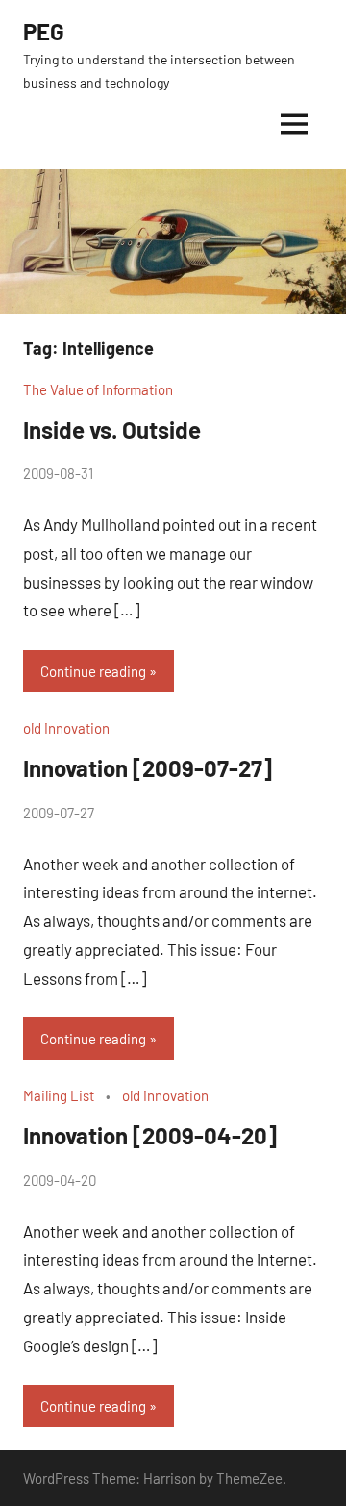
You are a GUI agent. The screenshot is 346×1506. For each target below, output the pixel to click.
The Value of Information (98, 389)
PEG (43, 31)
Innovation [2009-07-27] (147, 768)
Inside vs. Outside (112, 429)
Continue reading (93, 671)
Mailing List (58, 1095)
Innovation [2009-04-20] (150, 1135)
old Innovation (66, 728)
